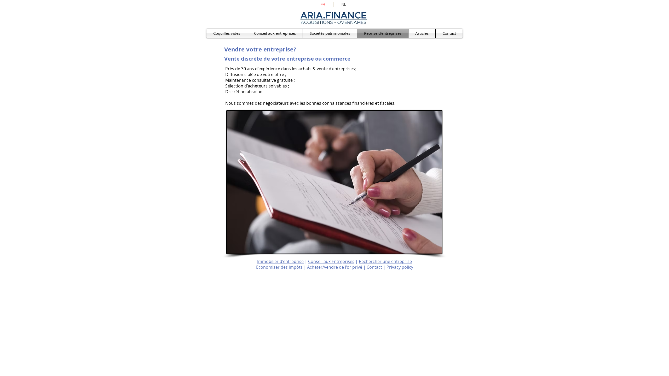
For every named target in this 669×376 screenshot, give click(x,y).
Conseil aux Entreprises (331, 261)
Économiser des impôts (279, 267)
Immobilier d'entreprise (280, 261)
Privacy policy (400, 267)
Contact (374, 267)
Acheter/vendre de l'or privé (334, 267)
